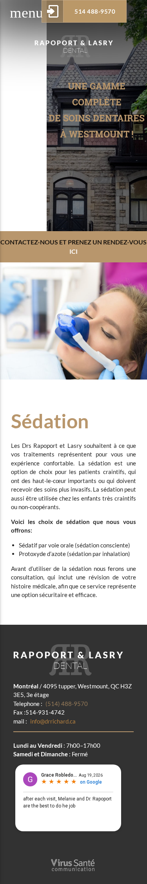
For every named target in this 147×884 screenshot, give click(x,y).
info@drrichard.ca (44, 721)
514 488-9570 (94, 11)
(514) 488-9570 (50, 703)
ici (73, 251)
